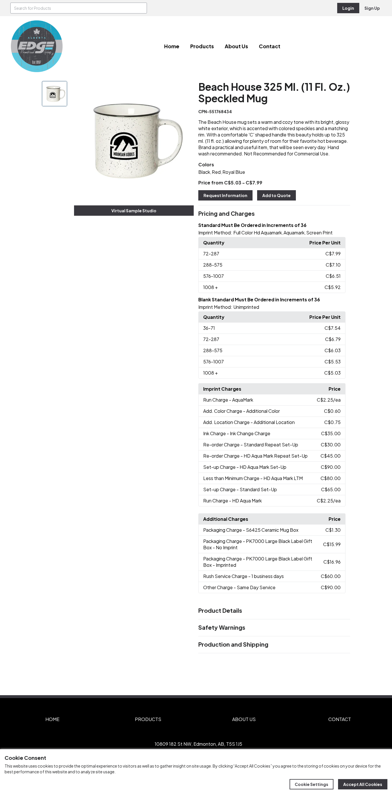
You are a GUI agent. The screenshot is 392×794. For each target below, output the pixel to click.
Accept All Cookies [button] (362, 784)
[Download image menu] (186, 88)
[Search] (141, 8)
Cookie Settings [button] (311, 784)
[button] (274, 213)
